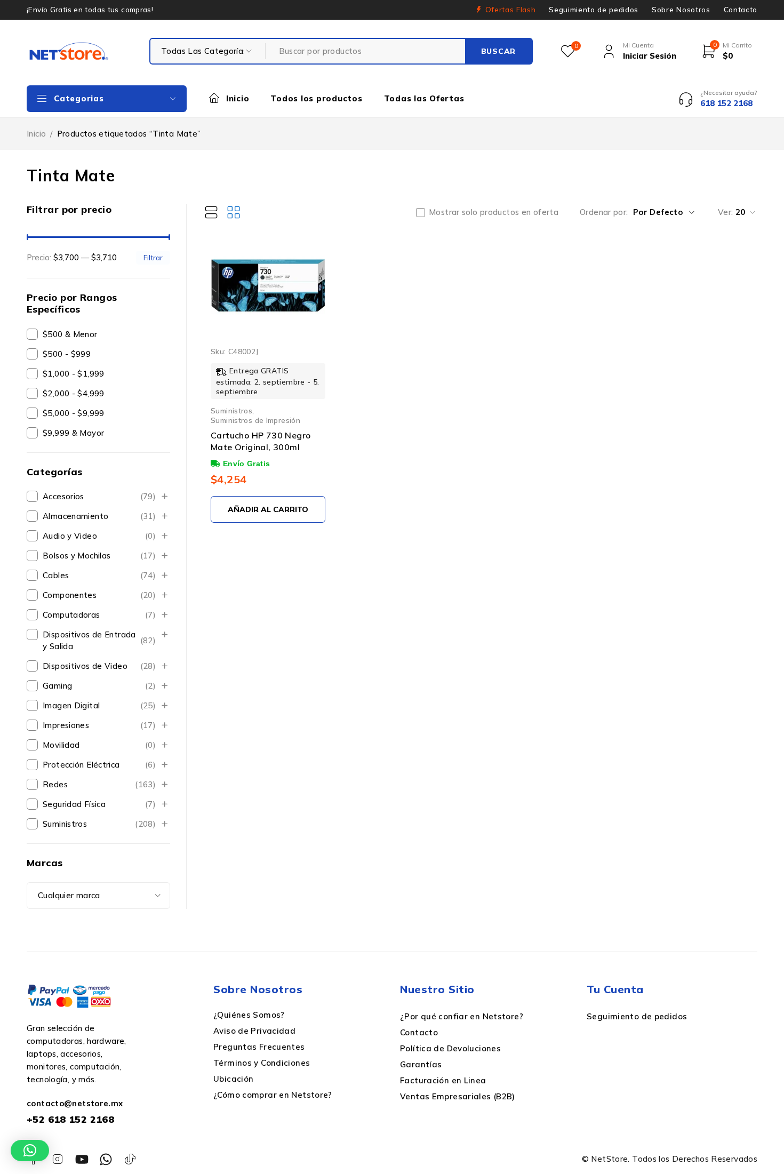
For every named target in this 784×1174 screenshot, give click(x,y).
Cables (99, 575)
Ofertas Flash (510, 9)
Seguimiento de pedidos (593, 9)
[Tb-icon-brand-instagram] (57, 1159)
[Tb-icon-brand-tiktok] (130, 1159)
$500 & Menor (70, 334)
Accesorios (99, 496)
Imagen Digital (99, 705)
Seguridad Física (99, 804)
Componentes (99, 595)
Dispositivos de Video (99, 666)
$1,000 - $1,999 (74, 374)
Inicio (36, 134)
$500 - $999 (67, 354)
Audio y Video (99, 536)
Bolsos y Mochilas (99, 555)
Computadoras (99, 615)
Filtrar (153, 257)
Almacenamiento (99, 516)
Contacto (740, 9)
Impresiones (99, 725)
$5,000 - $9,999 (74, 413)
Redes (99, 784)
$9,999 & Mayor (73, 433)
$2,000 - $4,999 (74, 393)
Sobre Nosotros (681, 9)
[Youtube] (82, 1159)
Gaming (99, 686)
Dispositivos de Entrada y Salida (99, 640)
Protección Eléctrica (99, 765)
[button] (30, 1150)
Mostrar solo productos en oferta (493, 212)
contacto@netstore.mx (75, 1103)
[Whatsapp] (106, 1159)
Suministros (99, 824)
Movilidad (99, 745)
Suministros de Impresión (255, 420)
